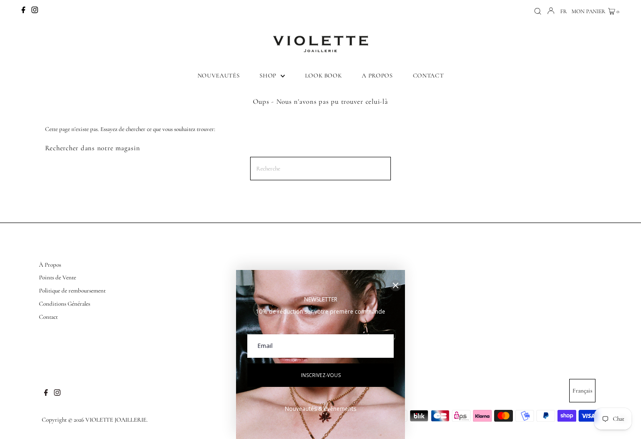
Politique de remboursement (72, 290)
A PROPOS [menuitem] (377, 75)
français (582, 390)
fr (563, 11)
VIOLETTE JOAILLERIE (115, 420)
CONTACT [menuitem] (428, 75)
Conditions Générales (64, 304)
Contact (48, 317)
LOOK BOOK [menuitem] (323, 75)
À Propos (50, 265)
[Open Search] (538, 11)
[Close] (395, 285)
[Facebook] (23, 11)
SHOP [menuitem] (268, 75)
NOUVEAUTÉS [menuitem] (219, 75)
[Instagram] (34, 11)
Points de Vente (57, 277)
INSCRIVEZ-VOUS (321, 375)
